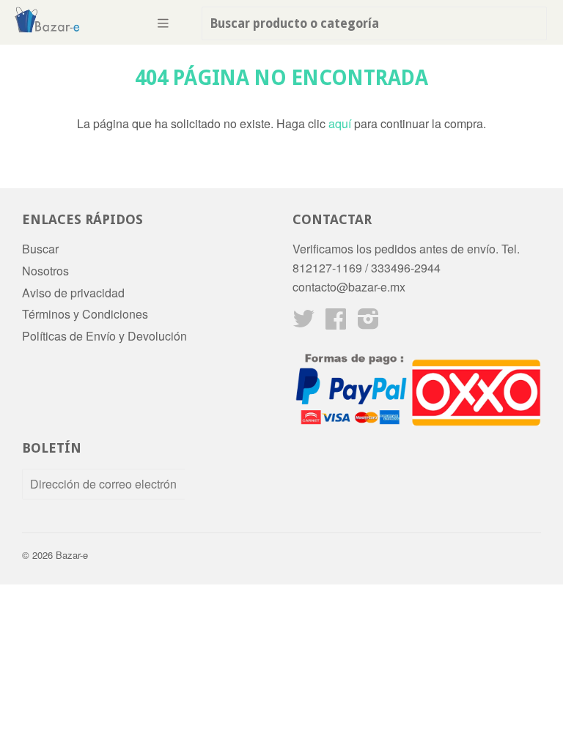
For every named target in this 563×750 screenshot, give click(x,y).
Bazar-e (72, 555)
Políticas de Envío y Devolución (104, 335)
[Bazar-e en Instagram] (368, 322)
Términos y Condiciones (85, 313)
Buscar (40, 248)
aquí (339, 123)
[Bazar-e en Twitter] (303, 322)
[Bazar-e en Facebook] (336, 322)
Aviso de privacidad (73, 292)
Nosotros (45, 270)
